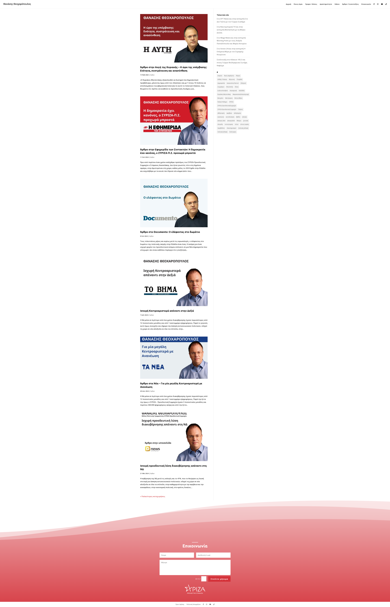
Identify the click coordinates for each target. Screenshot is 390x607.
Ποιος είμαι (298, 4)
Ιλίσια (236, 87)
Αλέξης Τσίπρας (222, 79)
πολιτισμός (232, 132)
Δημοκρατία (221, 83)
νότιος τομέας (244, 124)
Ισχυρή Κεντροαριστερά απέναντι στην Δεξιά (167, 310)
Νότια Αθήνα (238, 98)
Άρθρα (152, 75)
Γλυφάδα (239, 79)
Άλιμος (238, 76)
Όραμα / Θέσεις (311, 4)
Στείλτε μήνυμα (219, 579)
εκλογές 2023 (221, 121)
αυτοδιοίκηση (230, 117)
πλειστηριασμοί (231, 128)
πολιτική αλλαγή (222, 132)
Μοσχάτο (220, 98)
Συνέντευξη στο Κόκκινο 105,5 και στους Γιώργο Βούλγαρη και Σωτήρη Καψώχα (232, 62)
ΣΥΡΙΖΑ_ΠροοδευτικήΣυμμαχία (227, 106)
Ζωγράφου (221, 87)
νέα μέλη (220, 124)
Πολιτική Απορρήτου (193, 604)
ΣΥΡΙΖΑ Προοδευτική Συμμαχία (227, 109)
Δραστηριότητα (326, 4)
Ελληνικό (243, 83)
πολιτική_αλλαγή (243, 128)
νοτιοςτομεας (229, 124)
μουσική (245, 121)
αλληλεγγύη (237, 113)
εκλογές (244, 117)
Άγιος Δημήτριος (229, 76)
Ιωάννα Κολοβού (223, 90)
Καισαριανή (233, 90)
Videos (337, 4)
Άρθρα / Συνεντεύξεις (350, 4)
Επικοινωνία (366, 4)
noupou (220, 76)
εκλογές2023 (231, 121)
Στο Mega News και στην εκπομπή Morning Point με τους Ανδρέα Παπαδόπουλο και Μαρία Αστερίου (232, 41)
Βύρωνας (232, 79)
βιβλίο (238, 117)
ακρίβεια (229, 113)
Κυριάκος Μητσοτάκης (224, 94)
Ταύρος (240, 109)
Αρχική (288, 4)
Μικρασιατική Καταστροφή (241, 94)
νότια (236, 124)
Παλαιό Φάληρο (222, 102)
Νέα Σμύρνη (228, 98)
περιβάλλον (221, 128)
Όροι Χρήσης (180, 604)
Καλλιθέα (241, 90)
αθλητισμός (221, 113)
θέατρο (239, 121)
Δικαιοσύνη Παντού (233, 83)
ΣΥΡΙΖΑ (231, 102)
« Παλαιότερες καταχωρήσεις (152, 496)
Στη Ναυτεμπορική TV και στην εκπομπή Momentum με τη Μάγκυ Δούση (231, 30)
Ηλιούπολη (229, 87)
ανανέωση (221, 117)
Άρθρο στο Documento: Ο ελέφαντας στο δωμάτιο (170, 231)
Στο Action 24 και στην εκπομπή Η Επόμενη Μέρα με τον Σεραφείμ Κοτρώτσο (231, 51)
